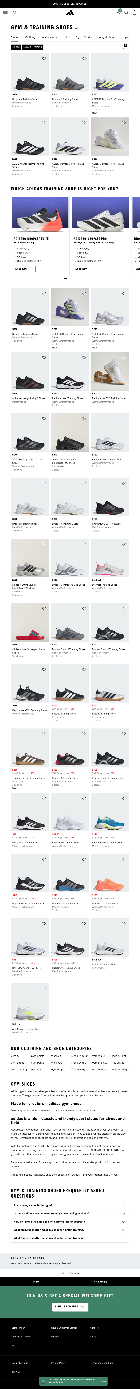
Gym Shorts (38, 1069)
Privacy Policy (58, 1363)
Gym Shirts (37, 1056)
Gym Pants (37, 1063)
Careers (94, 1328)
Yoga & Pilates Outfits (120, 1056)
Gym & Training (16, 1056)
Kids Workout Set (99, 1070)
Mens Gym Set (79, 1056)
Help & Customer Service (64, 1328)
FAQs (93, 1337)
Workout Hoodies (56, 1063)
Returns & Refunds (22, 1337)
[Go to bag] (134, 12)
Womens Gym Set (79, 1070)
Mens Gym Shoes (77, 1063)
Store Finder (18, 1328)
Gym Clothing (19, 1069)
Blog (14, 1345)
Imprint (16, 1372)
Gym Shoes (17, 1063)
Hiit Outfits (118, 1063)
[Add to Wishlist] (44, 59)
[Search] (126, 12)
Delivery (55, 1337)
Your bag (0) (100, 1282)
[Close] (43, 1381)
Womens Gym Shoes (100, 1056)
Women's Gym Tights (100, 1063)
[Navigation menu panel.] (5, 12)
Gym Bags (57, 1069)
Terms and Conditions (101, 1363)
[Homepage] (70, 14)
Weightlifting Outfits (119, 1070)
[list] (70, 37)
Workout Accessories (58, 1056)
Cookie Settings (20, 1363)
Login (36, 1282)
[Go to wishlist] (14, 12)
